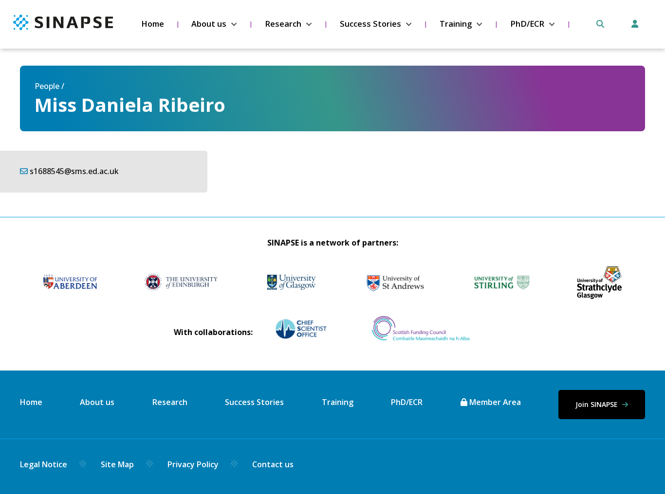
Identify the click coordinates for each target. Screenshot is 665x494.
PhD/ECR (527, 24)
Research (283, 24)
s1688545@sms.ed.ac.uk (74, 171)
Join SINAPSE (597, 404)
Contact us (273, 464)
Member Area (494, 402)
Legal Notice (43, 464)
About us (208, 24)
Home (152, 24)
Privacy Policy (193, 464)
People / (49, 86)
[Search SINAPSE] (600, 24)
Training (456, 24)
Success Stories (370, 24)
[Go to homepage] (63, 27)
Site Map (117, 464)
